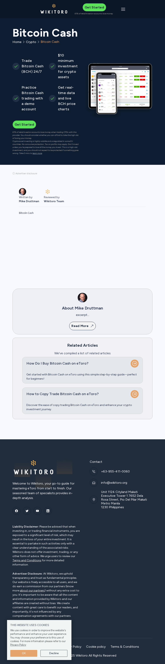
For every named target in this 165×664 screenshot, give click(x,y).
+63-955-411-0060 (115, 471)
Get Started (94, 7)
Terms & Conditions (124, 647)
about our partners (32, 590)
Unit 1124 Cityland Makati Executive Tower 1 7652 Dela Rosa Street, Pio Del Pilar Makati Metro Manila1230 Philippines (124, 499)
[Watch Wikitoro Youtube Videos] (37, 511)
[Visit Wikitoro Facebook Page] (16, 511)
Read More (80, 326)
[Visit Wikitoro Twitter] (27, 511)
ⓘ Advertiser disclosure (24, 173)
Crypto (31, 42)
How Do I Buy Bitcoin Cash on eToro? (57, 363)
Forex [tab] (25, 221)
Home (17, 42)
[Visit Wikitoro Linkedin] (48, 511)
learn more (37, 153)
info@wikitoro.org (114, 483)
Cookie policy (96, 647)
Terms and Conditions (26, 560)
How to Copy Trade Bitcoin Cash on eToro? (62, 394)
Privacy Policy (18, 644)
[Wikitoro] (54, 9)
